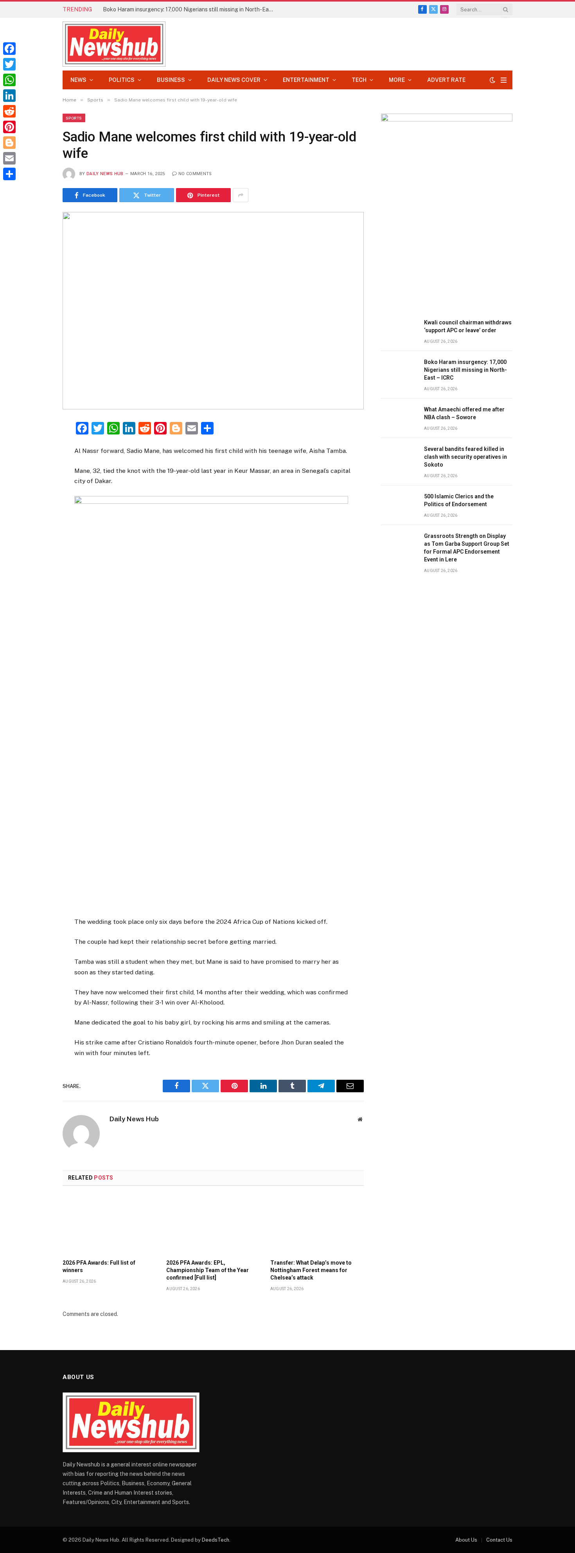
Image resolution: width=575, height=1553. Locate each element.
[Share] (9, 174)
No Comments (195, 173)
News (78, 80)
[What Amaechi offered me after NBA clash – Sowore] (399, 418)
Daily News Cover (234, 80)
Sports (74, 118)
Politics (122, 80)
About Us (466, 1540)
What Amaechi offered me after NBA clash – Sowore (464, 413)
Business (171, 80)
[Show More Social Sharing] (240, 195)
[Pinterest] (34, 505)
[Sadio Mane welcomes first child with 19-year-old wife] (213, 310)
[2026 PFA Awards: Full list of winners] (109, 1225)
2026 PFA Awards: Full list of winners (99, 1266)
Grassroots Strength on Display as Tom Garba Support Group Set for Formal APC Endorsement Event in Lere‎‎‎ (466, 548)
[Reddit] (9, 111)
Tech (359, 80)
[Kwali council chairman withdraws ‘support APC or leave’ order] (399, 331)
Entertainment (306, 80)
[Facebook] (34, 447)
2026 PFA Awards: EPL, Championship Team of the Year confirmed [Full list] (207, 1270)
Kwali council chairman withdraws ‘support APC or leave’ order (468, 326)
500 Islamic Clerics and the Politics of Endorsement (459, 500)
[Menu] (504, 80)
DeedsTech (215, 1540)
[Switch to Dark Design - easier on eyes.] (492, 80)
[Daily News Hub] (114, 44)
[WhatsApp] (9, 80)
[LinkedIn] (34, 485)
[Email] (34, 524)
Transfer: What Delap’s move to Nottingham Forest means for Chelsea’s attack (311, 1270)
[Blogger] (9, 142)
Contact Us (499, 1540)
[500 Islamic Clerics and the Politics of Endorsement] (399, 505)
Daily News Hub (105, 173)
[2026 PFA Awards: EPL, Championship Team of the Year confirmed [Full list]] (213, 1225)
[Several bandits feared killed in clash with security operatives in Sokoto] (399, 457)
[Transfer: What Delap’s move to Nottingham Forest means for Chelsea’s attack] (317, 1225)
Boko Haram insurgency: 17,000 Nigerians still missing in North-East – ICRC (191, 9)
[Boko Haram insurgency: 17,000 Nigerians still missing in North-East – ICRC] (399, 370)
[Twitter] (34, 466)
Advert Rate (446, 80)
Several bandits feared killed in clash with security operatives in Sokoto (465, 457)
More (397, 80)
